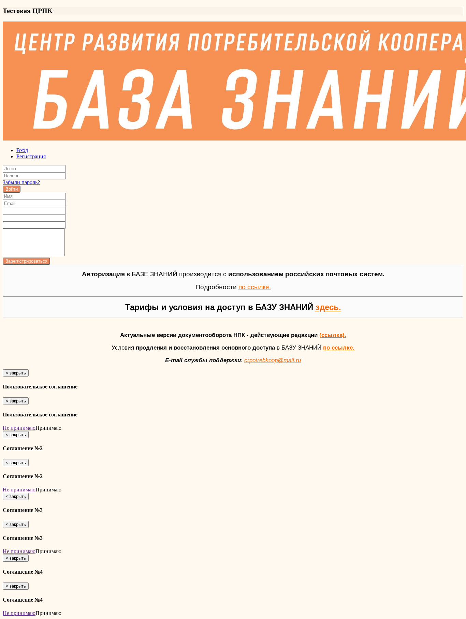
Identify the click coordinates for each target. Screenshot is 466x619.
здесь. (328, 307)
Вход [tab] (22, 150)
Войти (11, 189)
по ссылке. (338, 347)
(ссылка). (332, 334)
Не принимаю (19, 428)
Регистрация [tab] (31, 156)
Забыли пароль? (21, 182)
